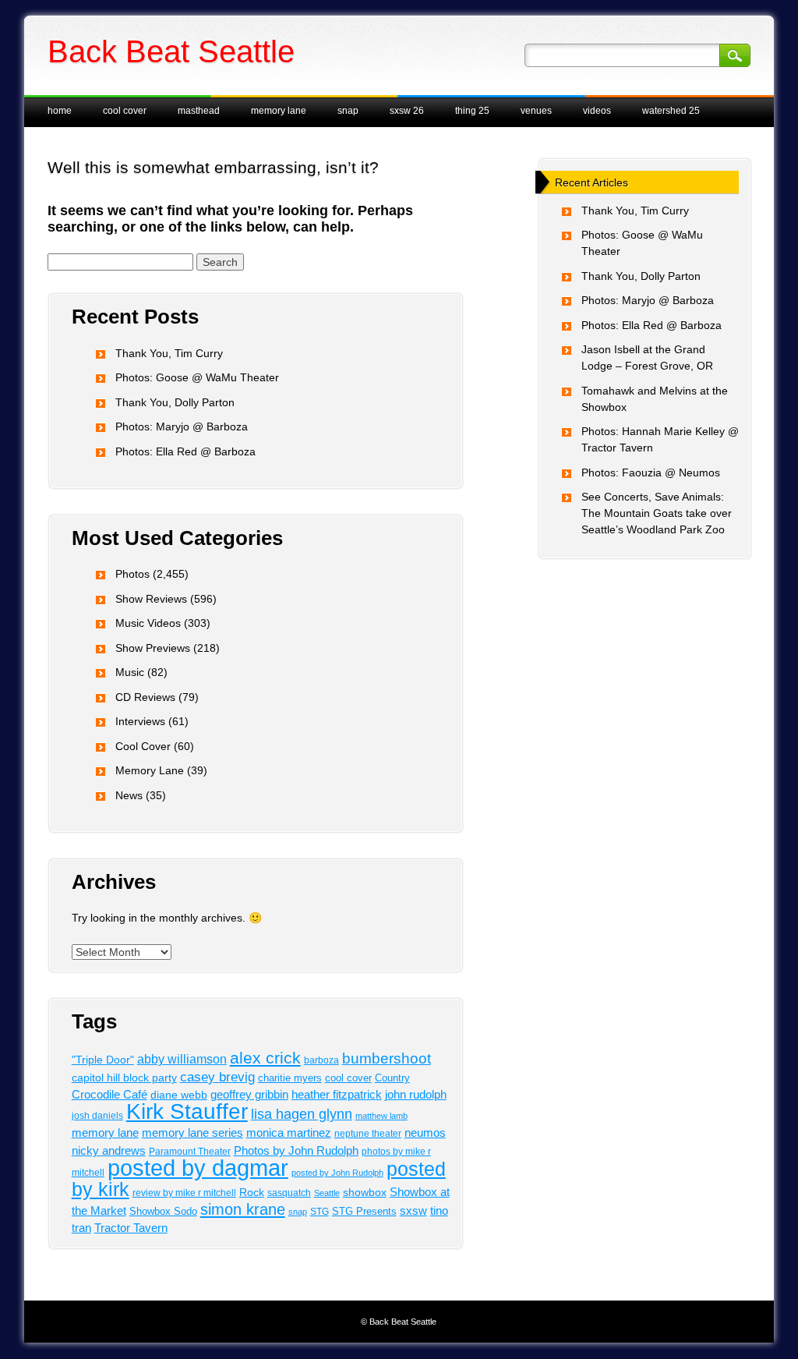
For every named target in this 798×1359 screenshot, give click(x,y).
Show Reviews (151, 599)
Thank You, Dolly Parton (175, 402)
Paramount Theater (190, 1151)
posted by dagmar (198, 1167)
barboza (321, 1060)
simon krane (242, 1209)
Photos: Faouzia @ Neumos (650, 472)
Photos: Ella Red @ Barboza (185, 451)
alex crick (265, 1058)
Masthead (199, 110)
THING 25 (472, 110)
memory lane (105, 1132)
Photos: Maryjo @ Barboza (181, 426)
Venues (536, 110)
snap (297, 1211)
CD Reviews (145, 697)
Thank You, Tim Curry (169, 353)
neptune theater (367, 1133)
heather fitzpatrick (336, 1094)
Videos (597, 110)
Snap (347, 110)
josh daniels (97, 1115)
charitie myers (290, 1078)
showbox (365, 1192)
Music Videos (148, 623)
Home (60, 110)
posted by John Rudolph (337, 1172)
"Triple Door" (103, 1059)
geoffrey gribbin (249, 1094)
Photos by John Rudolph (296, 1150)
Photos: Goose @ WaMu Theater (197, 377)
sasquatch (289, 1192)
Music (129, 672)
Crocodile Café (109, 1094)
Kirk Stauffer (187, 1111)
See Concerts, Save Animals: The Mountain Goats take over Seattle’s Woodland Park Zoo (656, 513)
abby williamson (182, 1059)
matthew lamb (381, 1115)
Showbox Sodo (163, 1211)
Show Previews (152, 648)
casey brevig (217, 1077)
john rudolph (416, 1094)
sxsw (413, 1210)
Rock (251, 1192)
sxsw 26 (407, 110)
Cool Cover (125, 110)
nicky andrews (109, 1151)
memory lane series (192, 1132)
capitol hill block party (124, 1078)
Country (392, 1078)
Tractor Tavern (131, 1228)
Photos (132, 574)
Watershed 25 (671, 110)
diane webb (178, 1095)
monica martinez (288, 1133)
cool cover (348, 1078)
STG (319, 1211)
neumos (425, 1132)
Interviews (140, 721)
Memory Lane (278, 110)
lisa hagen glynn (301, 1114)
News (129, 795)
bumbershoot (386, 1058)
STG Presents (364, 1211)
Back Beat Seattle (171, 51)
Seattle (327, 1193)
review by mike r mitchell (184, 1192)
